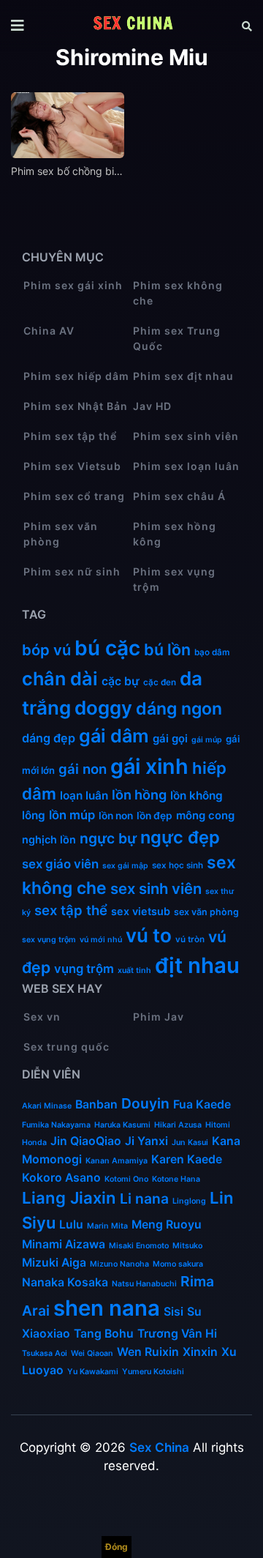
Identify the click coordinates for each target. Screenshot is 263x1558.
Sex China (159, 1447)
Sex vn (42, 1016)
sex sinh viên (156, 888)
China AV (49, 330)
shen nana (106, 1308)
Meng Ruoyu (167, 1224)
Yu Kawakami (92, 1371)
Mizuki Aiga (54, 1263)
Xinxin (200, 1352)
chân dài (60, 679)
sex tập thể (70, 910)
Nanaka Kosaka (65, 1282)
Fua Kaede (202, 1104)
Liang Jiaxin (69, 1197)
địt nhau (197, 965)
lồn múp (72, 815)
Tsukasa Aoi (44, 1353)
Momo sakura (178, 1264)
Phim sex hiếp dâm (76, 376)
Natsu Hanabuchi (144, 1284)
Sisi (173, 1312)
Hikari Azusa (178, 1125)
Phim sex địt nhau (183, 376)
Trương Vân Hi (177, 1334)
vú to (149, 935)
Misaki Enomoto (139, 1245)
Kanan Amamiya (116, 1161)
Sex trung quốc (66, 1046)
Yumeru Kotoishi (153, 1371)
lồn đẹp (154, 815)
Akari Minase (47, 1106)
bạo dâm (211, 652)
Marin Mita (107, 1226)
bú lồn (167, 649)
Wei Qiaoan (92, 1353)
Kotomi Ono (126, 1179)
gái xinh (149, 766)
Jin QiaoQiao (85, 1141)
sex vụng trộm (49, 939)
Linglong (189, 1201)
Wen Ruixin (148, 1352)
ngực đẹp (180, 837)
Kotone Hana (176, 1179)
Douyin (145, 1103)
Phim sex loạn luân (186, 466)
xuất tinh (134, 970)
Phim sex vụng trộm (174, 579)
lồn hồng (139, 794)
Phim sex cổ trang (74, 496)
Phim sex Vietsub (72, 466)
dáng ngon (179, 708)
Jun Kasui (190, 1142)
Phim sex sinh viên (186, 436)
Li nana (144, 1198)
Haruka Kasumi (122, 1125)
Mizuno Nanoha (119, 1264)
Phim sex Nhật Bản (75, 406)
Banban (96, 1104)
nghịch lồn (49, 839)
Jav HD (152, 406)
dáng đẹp (48, 738)
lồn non (116, 815)
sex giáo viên (60, 864)
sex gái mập (125, 866)
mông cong (205, 815)
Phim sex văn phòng (60, 534)
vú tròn (190, 939)
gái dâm (114, 736)
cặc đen (159, 682)
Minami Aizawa (63, 1244)
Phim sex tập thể (70, 436)
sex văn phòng (206, 911)
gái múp (206, 740)
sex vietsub (140, 911)
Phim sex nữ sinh (72, 571)
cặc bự (121, 681)
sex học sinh (177, 865)
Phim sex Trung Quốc (177, 338)
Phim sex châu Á (179, 496)
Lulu (71, 1224)
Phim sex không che (178, 293)
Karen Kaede (186, 1159)
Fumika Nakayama (56, 1125)
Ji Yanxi (146, 1141)
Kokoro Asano (61, 1178)
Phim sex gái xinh (73, 285)
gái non (82, 769)
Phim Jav (158, 1016)
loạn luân (84, 795)
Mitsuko (187, 1245)
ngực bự (108, 838)
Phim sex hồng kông (174, 534)
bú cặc (107, 648)
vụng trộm (84, 968)
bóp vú (46, 650)
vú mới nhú (101, 939)
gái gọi (170, 738)
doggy (103, 707)
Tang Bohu (104, 1334)
